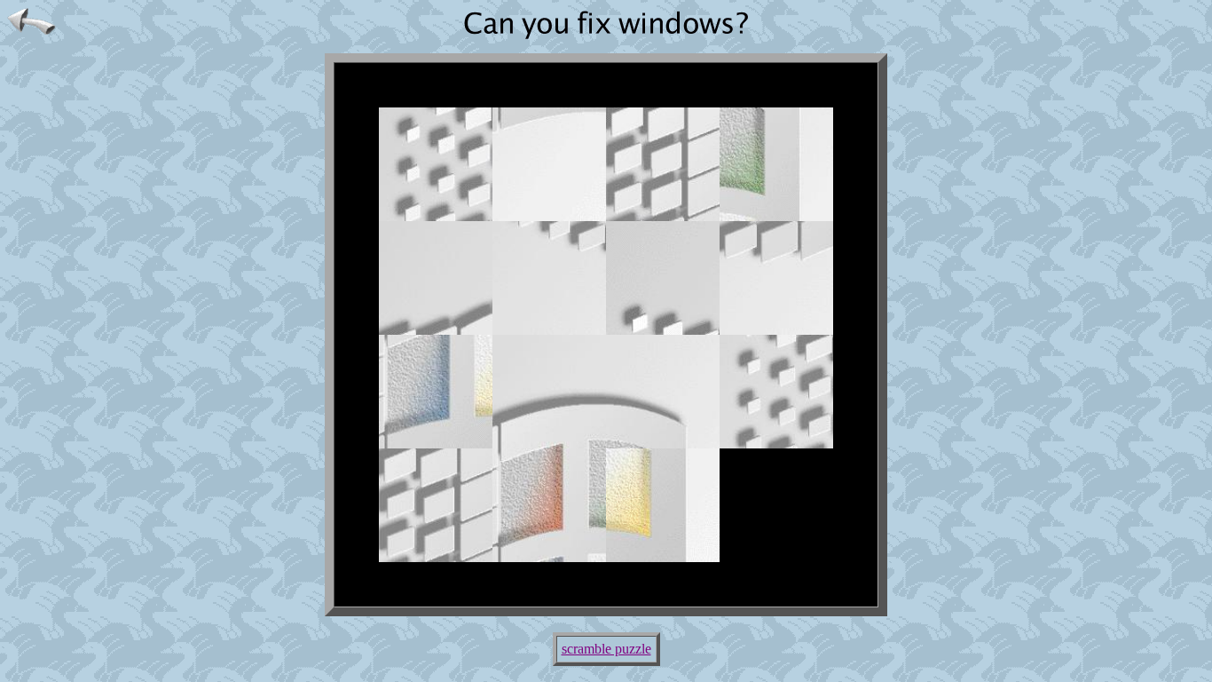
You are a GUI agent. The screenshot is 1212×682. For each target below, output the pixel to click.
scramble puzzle (606, 648)
